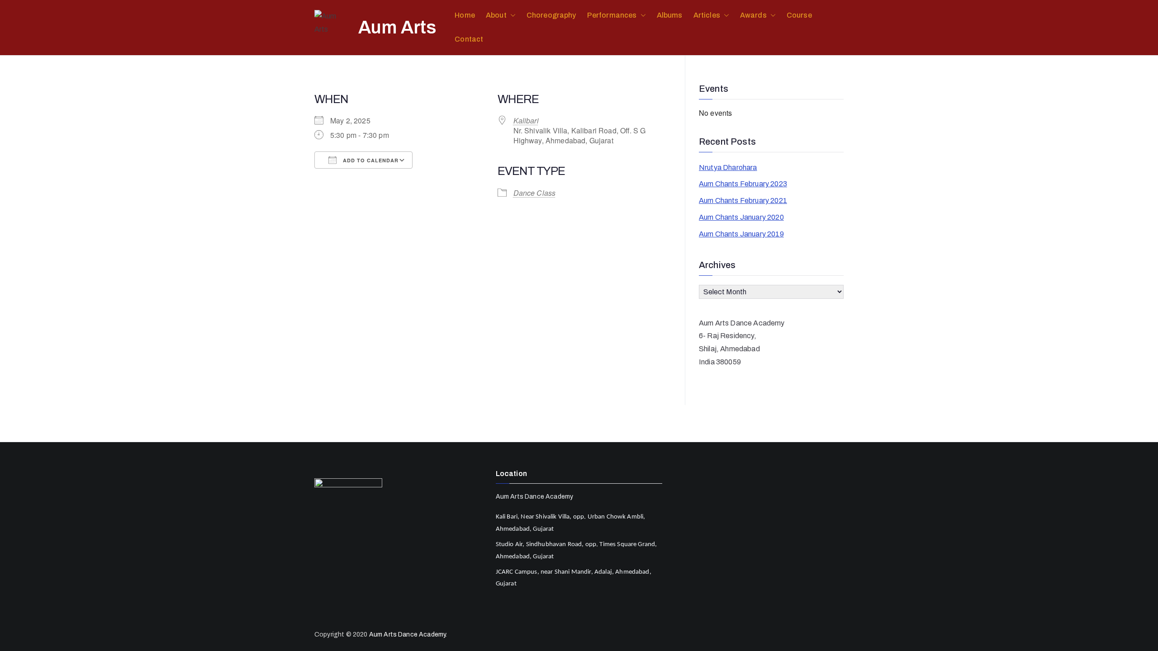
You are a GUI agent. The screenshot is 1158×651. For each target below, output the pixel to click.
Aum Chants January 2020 (741, 217)
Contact (469, 39)
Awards (753, 15)
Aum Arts (397, 27)
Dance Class (534, 193)
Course (799, 15)
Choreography (551, 15)
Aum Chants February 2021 (743, 200)
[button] (511, 15)
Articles (706, 15)
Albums (670, 15)
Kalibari (526, 120)
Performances (612, 15)
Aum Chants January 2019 (741, 234)
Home (465, 15)
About (496, 15)
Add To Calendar (370, 160)
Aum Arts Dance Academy (407, 634)
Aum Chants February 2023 (743, 184)
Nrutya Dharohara (728, 167)
